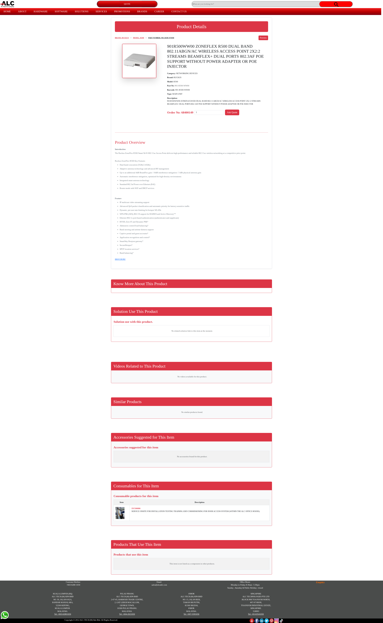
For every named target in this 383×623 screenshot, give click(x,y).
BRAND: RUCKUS (122, 38)
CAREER (159, 11)
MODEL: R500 (138, 38)
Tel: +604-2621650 (127, 614)
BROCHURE (120, 259)
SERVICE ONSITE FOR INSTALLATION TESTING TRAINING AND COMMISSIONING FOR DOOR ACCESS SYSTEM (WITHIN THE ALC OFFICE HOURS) (196, 511)
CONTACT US (179, 11)
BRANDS (142, 11)
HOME (7, 11)
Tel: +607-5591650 (191, 614)
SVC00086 (136, 508)
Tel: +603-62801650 (62, 614)
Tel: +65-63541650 (256, 614)
